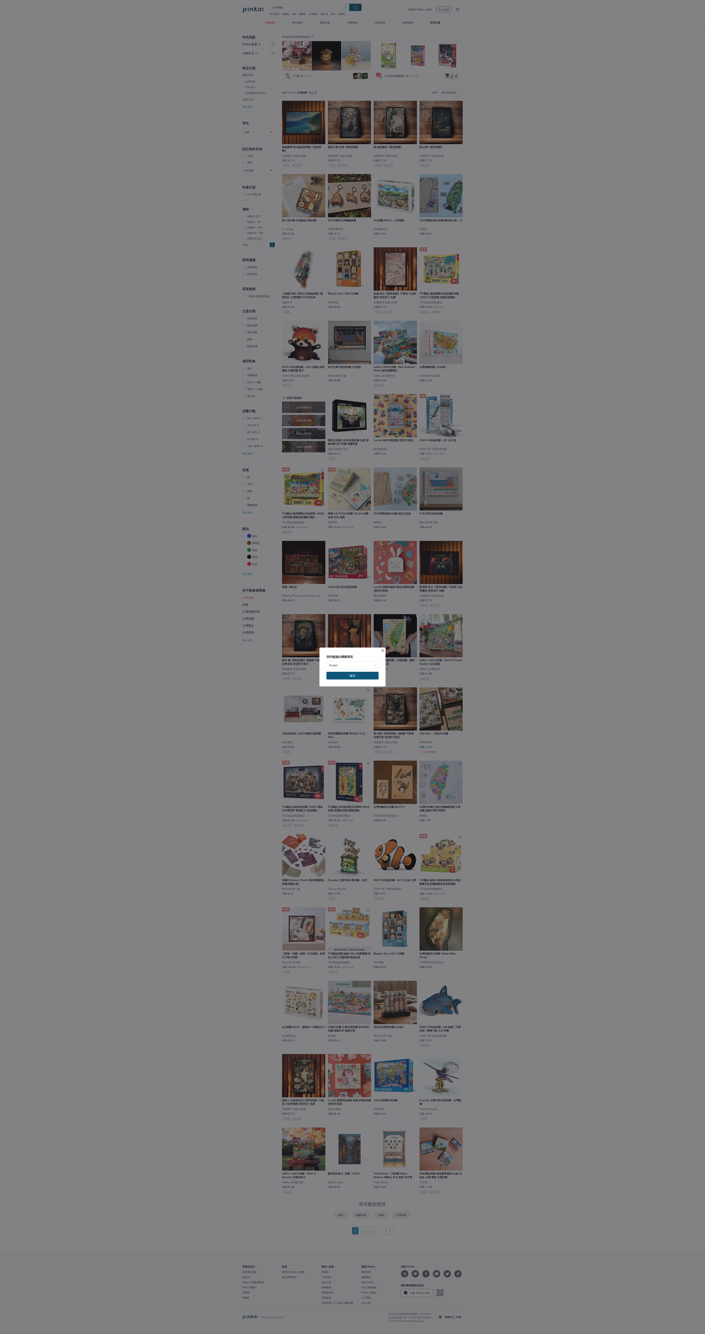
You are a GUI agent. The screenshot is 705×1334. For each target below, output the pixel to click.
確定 (352, 675)
